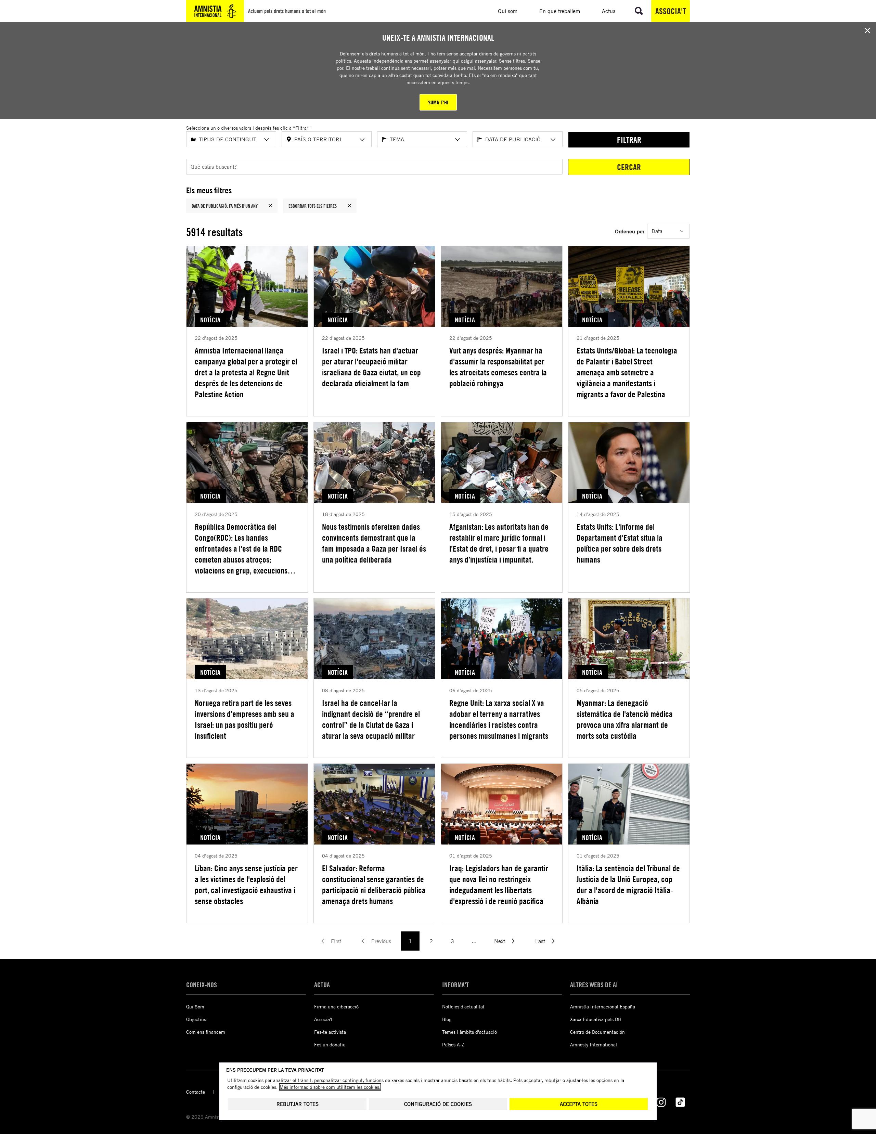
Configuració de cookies (438, 1104)
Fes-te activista (330, 1032)
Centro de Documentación (597, 1032)
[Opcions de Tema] (457, 140)
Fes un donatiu (330, 1044)
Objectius (196, 1019)
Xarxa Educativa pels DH (595, 1019)
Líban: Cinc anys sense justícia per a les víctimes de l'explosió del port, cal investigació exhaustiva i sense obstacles (246, 884)
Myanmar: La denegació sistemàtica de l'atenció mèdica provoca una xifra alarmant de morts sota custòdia (625, 719)
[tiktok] (680, 1102)
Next (499, 941)
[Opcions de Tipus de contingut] (266, 140)
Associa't (670, 11)
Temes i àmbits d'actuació (469, 1032)
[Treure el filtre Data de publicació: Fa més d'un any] (270, 205)
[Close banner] (867, 30)
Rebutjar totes (297, 1104)
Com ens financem (205, 1032)
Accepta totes (578, 1104)
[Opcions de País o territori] (362, 140)
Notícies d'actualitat (463, 1006)
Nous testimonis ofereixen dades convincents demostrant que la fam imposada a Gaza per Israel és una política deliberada (374, 543)
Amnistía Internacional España (602, 1006)
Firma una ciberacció (336, 1006)
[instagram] (661, 1102)
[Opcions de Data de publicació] (553, 140)
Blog (446, 1019)
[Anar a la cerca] (639, 11)
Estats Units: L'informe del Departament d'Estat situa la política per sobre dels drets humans (619, 543)
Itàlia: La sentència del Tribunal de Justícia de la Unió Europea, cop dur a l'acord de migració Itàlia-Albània (628, 884)
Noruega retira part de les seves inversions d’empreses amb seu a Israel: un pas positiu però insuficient (244, 719)
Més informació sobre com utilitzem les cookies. (330, 1087)
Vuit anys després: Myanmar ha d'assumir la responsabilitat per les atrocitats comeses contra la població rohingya (498, 366)
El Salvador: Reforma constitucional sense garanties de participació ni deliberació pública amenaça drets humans (374, 884)
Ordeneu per (629, 231)
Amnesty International (593, 1044)
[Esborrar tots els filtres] (349, 205)
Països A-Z (453, 1044)
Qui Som (195, 1006)
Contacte (195, 1092)
